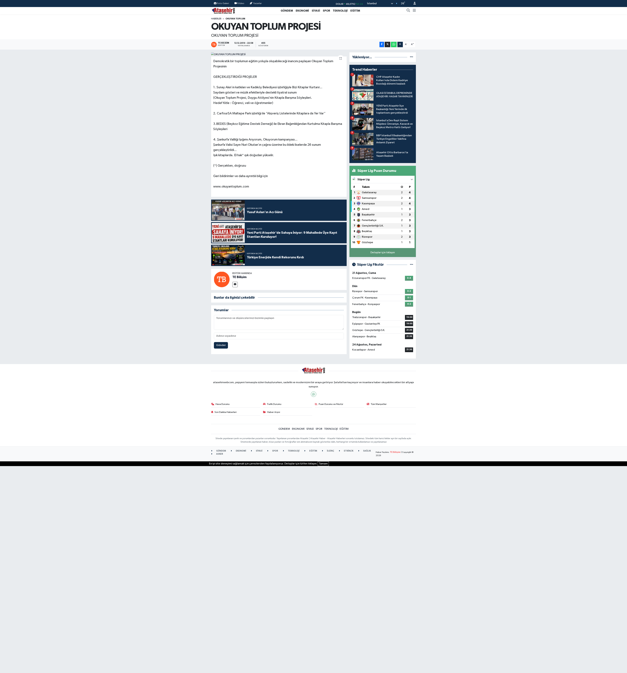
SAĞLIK (367, 451)
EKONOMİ (302, 10)
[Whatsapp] (313, 394)
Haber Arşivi (273, 412)
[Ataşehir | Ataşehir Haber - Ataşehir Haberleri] (223, 10)
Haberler (216, 19)
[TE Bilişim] (222, 279)
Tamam (323, 463)
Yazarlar (257, 3)
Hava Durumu (223, 404)
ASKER (219, 454)
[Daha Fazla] (400, 44)
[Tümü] (411, 57)
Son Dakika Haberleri (226, 412)
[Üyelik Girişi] (413, 3)
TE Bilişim (239, 277)
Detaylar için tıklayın (382, 252)
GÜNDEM (287, 10)
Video (241, 3)
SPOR (326, 10)
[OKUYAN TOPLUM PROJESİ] (279, 54)
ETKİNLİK (348, 451)
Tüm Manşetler (379, 404)
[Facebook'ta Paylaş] (381, 44)
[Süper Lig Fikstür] (411, 264)
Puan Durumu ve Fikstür (331, 404)
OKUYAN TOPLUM (235, 19)
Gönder (221, 345)
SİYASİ (316, 10)
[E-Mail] (235, 284)
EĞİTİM (355, 10)
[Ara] (408, 11)
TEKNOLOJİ (340, 10)
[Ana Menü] (414, 11)
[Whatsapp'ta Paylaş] (394, 44)
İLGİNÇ (330, 451)
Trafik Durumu (274, 404)
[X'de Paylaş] (387, 44)
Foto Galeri (223, 3)
